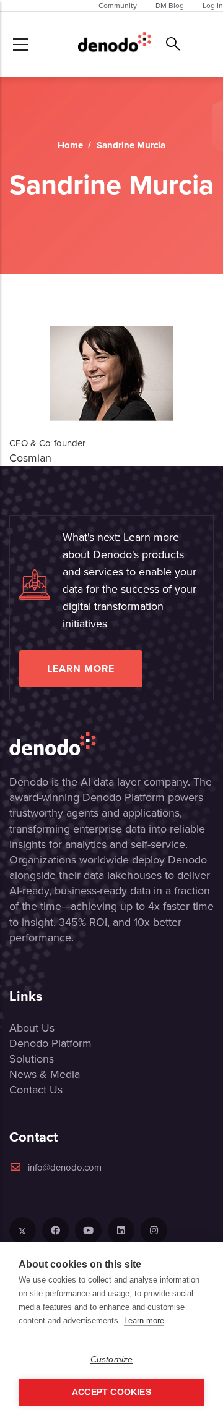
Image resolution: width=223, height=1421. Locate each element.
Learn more (81, 668)
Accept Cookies (111, 1392)
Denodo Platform (50, 1043)
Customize (111, 1359)
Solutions (31, 1059)
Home (70, 145)
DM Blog (169, 5)
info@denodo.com (65, 1167)
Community (117, 5)
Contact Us (36, 1090)
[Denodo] (114, 44)
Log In (213, 5)
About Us (32, 1028)
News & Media (44, 1074)
